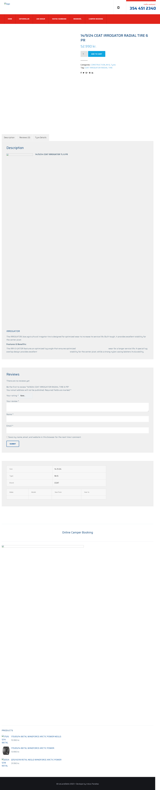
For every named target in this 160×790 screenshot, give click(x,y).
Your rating (12, 395)
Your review (12, 401)
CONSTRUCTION (98, 64)
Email (9, 425)
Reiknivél (77, 19)
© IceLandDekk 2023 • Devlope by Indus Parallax (77, 783)
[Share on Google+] (87, 72)
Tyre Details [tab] (40, 137)
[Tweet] (83, 72)
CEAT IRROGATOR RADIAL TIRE (99, 67)
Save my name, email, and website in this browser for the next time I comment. (44, 437)
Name (9, 414)
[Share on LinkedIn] (92, 72)
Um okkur (40, 19)
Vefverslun (24, 19)
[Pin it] (89, 72)
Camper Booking (96, 19)
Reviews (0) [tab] (24, 137)
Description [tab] (9, 137)
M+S (108, 64)
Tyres (113, 64)
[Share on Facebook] (81, 72)
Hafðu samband (59, 19)
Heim (10, 19)
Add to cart (96, 54)
